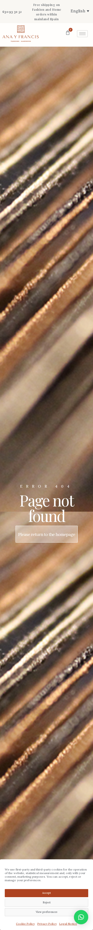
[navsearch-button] (51, 33)
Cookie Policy (25, 923)
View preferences (46, 912)
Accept (46, 893)
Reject (47, 902)
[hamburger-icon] (82, 33)
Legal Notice (68, 923)
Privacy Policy (47, 923)
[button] (81, 917)
